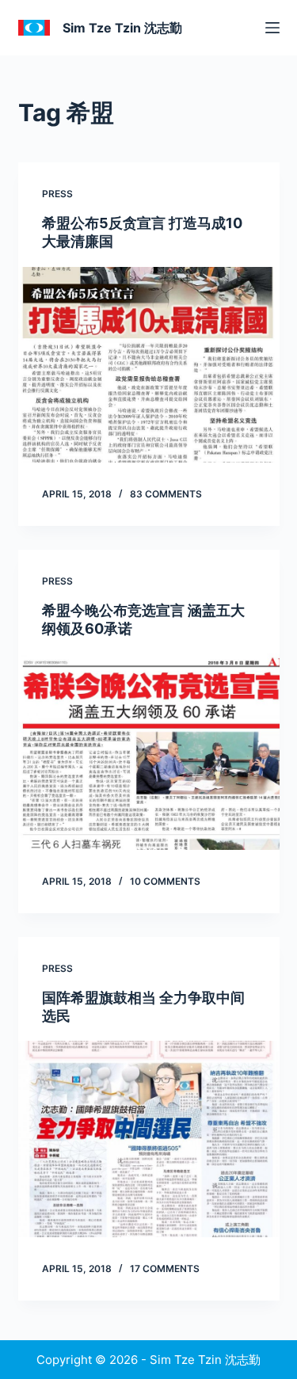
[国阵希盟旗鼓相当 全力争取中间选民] (149, 1139)
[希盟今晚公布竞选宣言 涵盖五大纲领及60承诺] (149, 751)
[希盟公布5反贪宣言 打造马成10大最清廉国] (149, 365)
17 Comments (165, 1268)
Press (57, 194)
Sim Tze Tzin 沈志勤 (122, 28)
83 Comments (166, 494)
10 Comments (165, 881)
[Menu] (272, 28)
